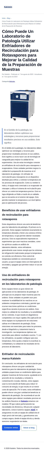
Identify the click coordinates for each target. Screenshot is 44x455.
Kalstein (8, 7)
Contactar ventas (11, 428)
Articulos (12, 81)
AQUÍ (33, 410)
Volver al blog (28, 428)
